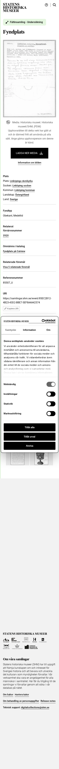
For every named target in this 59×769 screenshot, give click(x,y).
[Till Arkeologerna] (6, 639)
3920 (6, 235)
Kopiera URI (13, 308)
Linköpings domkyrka (21, 181)
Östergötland (22, 194)
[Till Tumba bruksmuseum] (17, 646)
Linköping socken (21, 185)
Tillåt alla (29, 427)
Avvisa (29, 445)
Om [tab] (48, 330)
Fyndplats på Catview (14, 251)
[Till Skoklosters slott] (6, 646)
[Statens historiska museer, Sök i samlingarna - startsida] (15, 7)
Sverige (14, 199)
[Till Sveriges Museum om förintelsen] (31, 646)
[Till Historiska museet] (34, 639)
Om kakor (8, 694)
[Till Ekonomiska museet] (16, 639)
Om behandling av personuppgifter (21, 701)
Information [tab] (29, 330)
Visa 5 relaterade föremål (16, 267)
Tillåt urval (29, 436)
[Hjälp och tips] (46, 5)
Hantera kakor (22, 694)
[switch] (50, 394)
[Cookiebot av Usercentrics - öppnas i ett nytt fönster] (42, 321)
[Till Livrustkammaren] (43, 639)
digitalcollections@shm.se (35, 707)
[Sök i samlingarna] (54, 5)
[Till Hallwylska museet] (26, 639)
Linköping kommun (24, 190)
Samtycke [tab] (10, 330)
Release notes (48, 701)
